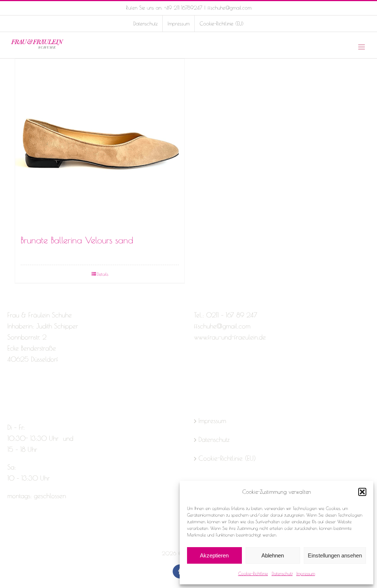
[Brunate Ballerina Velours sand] (99, 143)
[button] (362, 492)
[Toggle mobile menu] (362, 47)
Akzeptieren (214, 555)
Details (102, 274)
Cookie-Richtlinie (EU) (227, 458)
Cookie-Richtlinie (253, 573)
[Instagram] (23, 388)
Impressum (305, 573)
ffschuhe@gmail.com (229, 8)
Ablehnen (272, 555)
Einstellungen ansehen (335, 555)
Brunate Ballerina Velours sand (77, 240)
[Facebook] (10, 388)
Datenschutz (282, 573)
